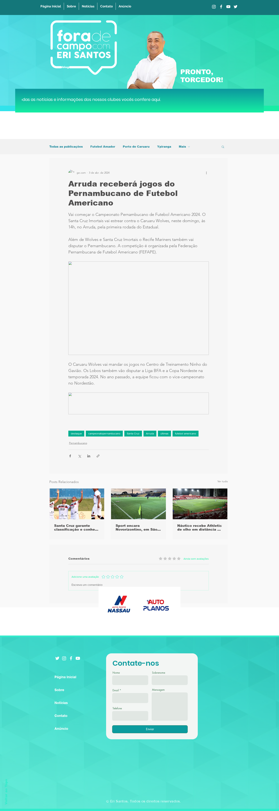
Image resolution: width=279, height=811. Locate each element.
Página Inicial (65, 677)
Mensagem (158, 689)
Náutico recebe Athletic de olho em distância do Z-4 (199, 527)
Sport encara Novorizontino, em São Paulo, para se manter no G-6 (136, 527)
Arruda (150, 433)
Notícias (61, 703)
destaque (76, 433)
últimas (164, 433)
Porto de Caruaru (136, 146)
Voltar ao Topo (6, 792)
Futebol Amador (102, 146)
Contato (60, 716)
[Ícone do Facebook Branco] (71, 658)
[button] (223, 146)
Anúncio (61, 729)
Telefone (117, 708)
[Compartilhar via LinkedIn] (89, 456)
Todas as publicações (66, 146)
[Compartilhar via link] (98, 456)
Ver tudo (223, 481)
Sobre (59, 690)
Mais (182, 146)
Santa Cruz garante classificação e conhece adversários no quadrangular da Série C (76, 527)
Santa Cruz (133, 433)
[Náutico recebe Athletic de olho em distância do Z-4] (200, 503)
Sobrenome (158, 672)
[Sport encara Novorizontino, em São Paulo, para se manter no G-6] (138, 503)
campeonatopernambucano (104, 433)
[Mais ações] (206, 172)
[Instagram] (213, 6)
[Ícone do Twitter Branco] (57, 658)
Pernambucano (78, 443)
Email (116, 690)
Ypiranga (164, 146)
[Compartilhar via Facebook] (70, 456)
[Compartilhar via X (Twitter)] (79, 456)
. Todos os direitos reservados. (154, 801)
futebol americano (185, 433)
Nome (116, 672)
